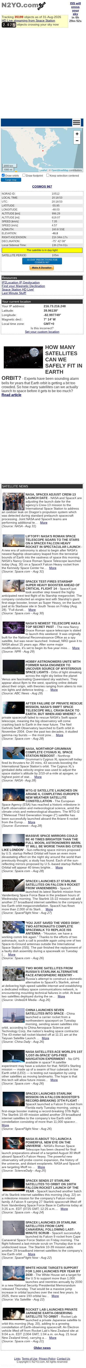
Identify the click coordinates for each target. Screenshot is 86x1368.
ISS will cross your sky (75, 9)
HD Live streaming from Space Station (28, 20)
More (43, 522)
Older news (42, 1348)
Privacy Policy (47, 1358)
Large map (11, 179)
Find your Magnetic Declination (23, 286)
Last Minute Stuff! (14, 293)
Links (17, 1358)
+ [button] (77, 134)
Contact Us (63, 1358)
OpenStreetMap (59, 170)
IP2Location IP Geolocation (21, 282)
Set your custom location (42, 331)
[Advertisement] (43, 73)
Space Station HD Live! (18, 289)
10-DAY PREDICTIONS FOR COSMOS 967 (42, 261)
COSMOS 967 (42, 186)
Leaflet (43, 170)
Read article (11, 395)
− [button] (77, 140)
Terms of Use (29, 1358)
